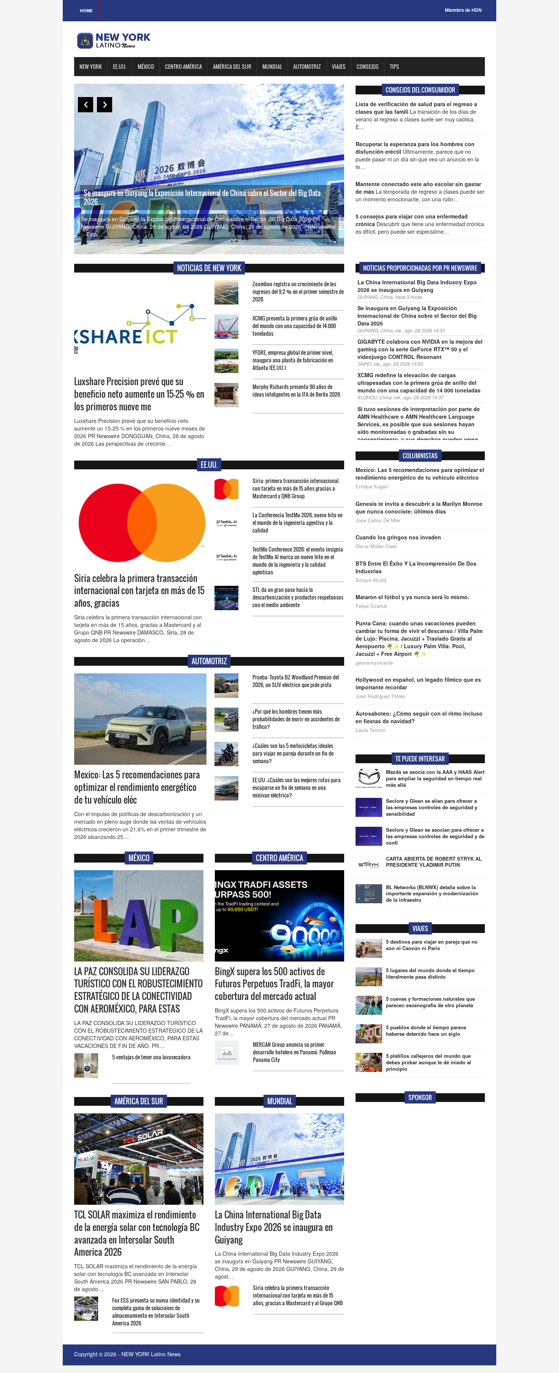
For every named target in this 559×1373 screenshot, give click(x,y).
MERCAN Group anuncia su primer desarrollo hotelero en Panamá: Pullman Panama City (294, 1052)
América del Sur (232, 66)
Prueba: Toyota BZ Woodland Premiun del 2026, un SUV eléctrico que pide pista (296, 681)
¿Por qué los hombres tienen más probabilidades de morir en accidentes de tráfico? (296, 718)
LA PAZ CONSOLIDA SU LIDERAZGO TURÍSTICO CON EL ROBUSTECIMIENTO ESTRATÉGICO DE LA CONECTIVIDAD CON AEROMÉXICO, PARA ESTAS (138, 990)
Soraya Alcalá (371, 580)
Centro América (183, 66)
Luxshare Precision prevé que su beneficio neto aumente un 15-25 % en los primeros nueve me (139, 394)
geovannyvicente (374, 662)
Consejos (368, 66)
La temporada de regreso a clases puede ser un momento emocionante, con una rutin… (420, 191)
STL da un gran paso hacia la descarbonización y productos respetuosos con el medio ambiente (298, 597)
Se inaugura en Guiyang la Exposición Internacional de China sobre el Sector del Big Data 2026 (202, 197)
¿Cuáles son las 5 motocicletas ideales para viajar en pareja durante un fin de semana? (293, 753)
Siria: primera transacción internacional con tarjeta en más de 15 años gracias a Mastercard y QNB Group (295, 488)
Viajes (339, 66)
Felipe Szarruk (371, 606)
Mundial (272, 66)
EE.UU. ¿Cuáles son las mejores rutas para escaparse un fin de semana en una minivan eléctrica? (297, 787)
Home (86, 10)
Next (104, 104)
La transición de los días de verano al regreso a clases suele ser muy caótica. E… (416, 115)
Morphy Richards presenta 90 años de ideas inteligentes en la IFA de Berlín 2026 (296, 390)
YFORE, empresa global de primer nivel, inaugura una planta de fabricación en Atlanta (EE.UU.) (293, 360)
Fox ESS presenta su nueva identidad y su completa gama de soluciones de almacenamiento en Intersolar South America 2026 (156, 1311)
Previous (85, 104)
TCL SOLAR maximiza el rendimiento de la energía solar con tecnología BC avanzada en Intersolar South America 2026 (136, 1233)
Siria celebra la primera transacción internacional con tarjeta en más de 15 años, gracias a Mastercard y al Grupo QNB (298, 1295)
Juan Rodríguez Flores (380, 696)
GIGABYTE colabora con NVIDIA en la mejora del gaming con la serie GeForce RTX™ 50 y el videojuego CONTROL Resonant (420, 349)
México (146, 66)
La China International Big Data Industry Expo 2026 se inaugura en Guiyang (274, 1227)
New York (90, 66)
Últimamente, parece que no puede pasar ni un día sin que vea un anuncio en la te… (417, 155)
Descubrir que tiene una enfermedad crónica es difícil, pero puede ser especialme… (420, 223)
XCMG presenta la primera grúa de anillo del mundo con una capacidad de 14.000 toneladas (295, 325)
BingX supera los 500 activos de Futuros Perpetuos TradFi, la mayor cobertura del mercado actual (274, 984)
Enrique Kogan (372, 486)
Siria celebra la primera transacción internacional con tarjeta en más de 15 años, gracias (139, 591)
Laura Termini (370, 730)
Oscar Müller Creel (376, 546)
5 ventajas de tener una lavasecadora (151, 1057)
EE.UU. (120, 66)
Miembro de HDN (463, 10)
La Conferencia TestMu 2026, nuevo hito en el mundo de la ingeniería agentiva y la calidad (298, 522)
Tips (394, 66)
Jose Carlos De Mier (378, 520)
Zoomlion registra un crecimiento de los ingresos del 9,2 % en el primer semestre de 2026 (298, 291)
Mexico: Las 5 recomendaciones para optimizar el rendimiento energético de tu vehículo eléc (137, 787)
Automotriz (307, 66)
